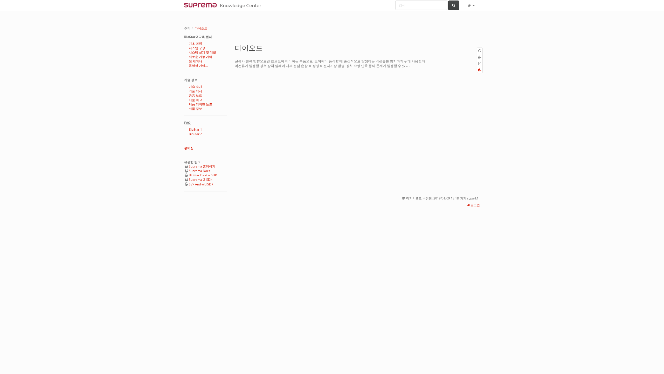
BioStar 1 (195, 129)
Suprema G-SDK (200, 179)
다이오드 (201, 28)
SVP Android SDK (201, 184)
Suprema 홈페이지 (202, 166)
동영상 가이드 (198, 65)
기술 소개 (195, 86)
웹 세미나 (195, 61)
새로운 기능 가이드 (202, 57)
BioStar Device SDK (203, 175)
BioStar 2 (195, 134)
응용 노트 (195, 95)
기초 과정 (195, 43)
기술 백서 (195, 91)
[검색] (453, 5)
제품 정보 (195, 108)
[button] (471, 5)
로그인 (475, 205)
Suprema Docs (199, 171)
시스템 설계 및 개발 (202, 52)
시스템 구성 (197, 48)
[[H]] (224, 5)
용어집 (188, 148)
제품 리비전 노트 (200, 104)
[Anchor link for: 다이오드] (266, 47)
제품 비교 (195, 100)
